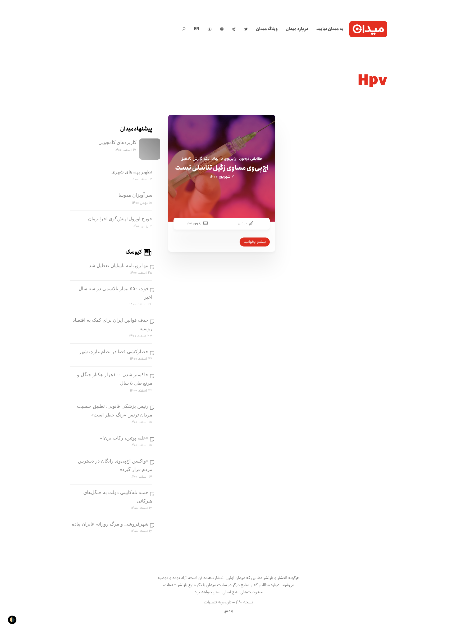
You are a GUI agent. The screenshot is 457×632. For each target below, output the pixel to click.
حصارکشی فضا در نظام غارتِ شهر (113, 351)
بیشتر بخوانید (255, 242)
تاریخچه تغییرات (217, 602)
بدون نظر (194, 223)
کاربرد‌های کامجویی (117, 142)
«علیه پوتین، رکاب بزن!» (124, 438)
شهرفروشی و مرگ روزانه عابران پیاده (110, 524)
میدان (242, 223)
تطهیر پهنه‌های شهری (131, 171)
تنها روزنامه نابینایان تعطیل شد (118, 265)
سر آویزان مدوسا (135, 195)
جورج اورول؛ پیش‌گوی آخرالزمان (120, 218)
